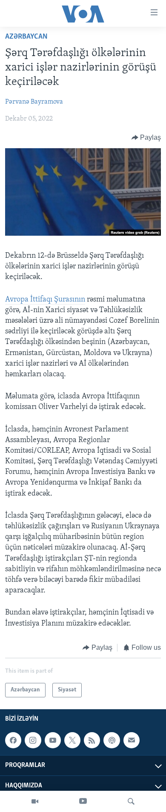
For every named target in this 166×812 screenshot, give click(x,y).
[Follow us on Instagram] (33, 740)
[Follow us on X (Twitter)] (72, 740)
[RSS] (92, 740)
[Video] (35, 801)
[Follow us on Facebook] (13, 740)
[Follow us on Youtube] (53, 740)
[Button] (146, 137)
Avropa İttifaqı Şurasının (45, 300)
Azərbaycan (26, 37)
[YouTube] (83, 801)
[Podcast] (111, 740)
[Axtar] (131, 801)
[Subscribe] (131, 740)
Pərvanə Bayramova (34, 102)
